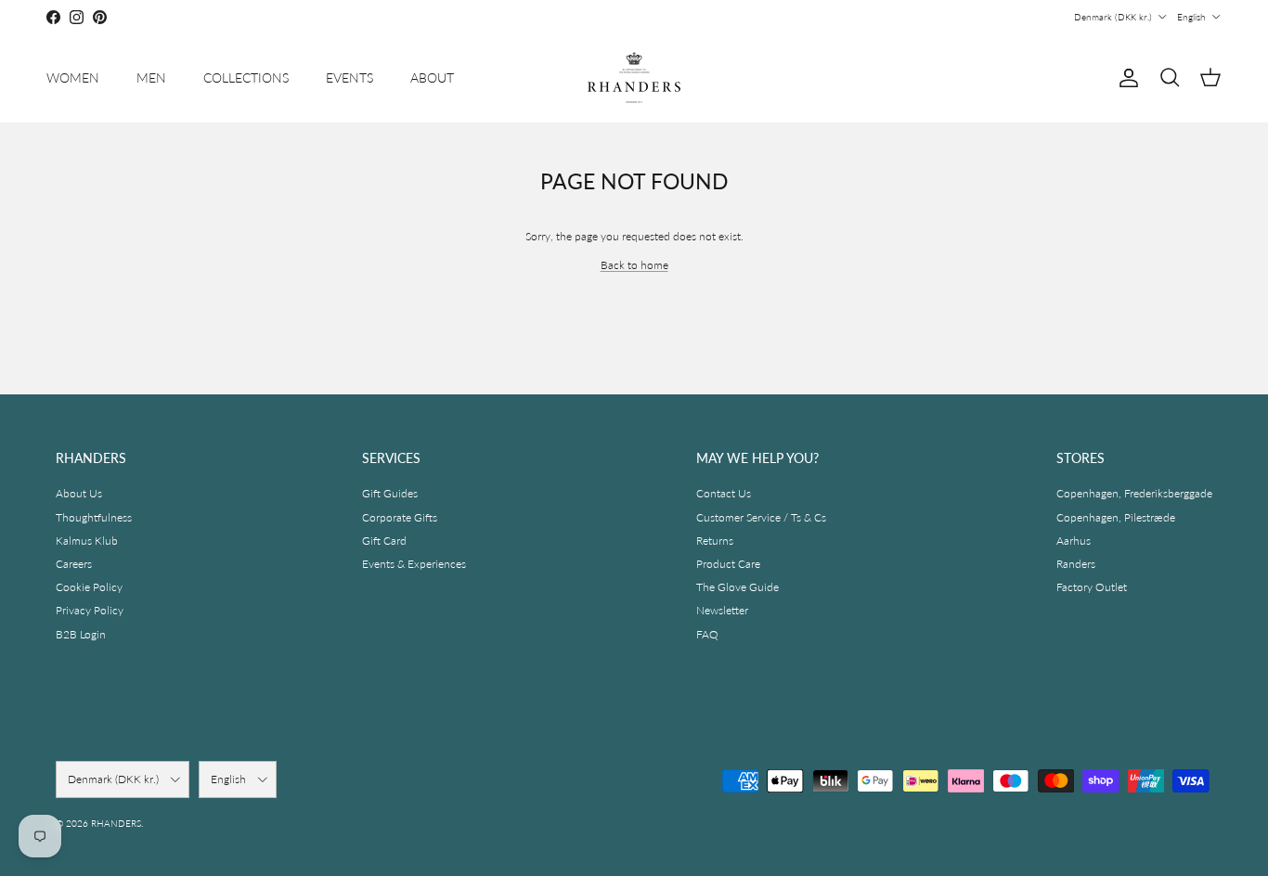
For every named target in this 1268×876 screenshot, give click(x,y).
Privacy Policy (89, 610)
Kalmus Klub (87, 541)
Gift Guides (390, 493)
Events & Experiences (414, 564)
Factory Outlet (1091, 587)
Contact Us (723, 493)
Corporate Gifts (399, 517)
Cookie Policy (89, 587)
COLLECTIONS (246, 77)
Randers (1075, 564)
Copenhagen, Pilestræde (1115, 517)
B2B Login (81, 634)
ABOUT (432, 77)
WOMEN (72, 77)
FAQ (707, 634)
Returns (714, 541)
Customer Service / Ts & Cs (761, 517)
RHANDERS (116, 823)
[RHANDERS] (634, 77)
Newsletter (722, 610)
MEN (151, 77)
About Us (79, 493)
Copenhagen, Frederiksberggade (1134, 493)
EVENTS (349, 77)
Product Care (728, 564)
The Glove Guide (737, 587)
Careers (74, 564)
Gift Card (384, 541)
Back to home (634, 265)
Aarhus (1073, 541)
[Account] (1125, 78)
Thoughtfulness (94, 517)
